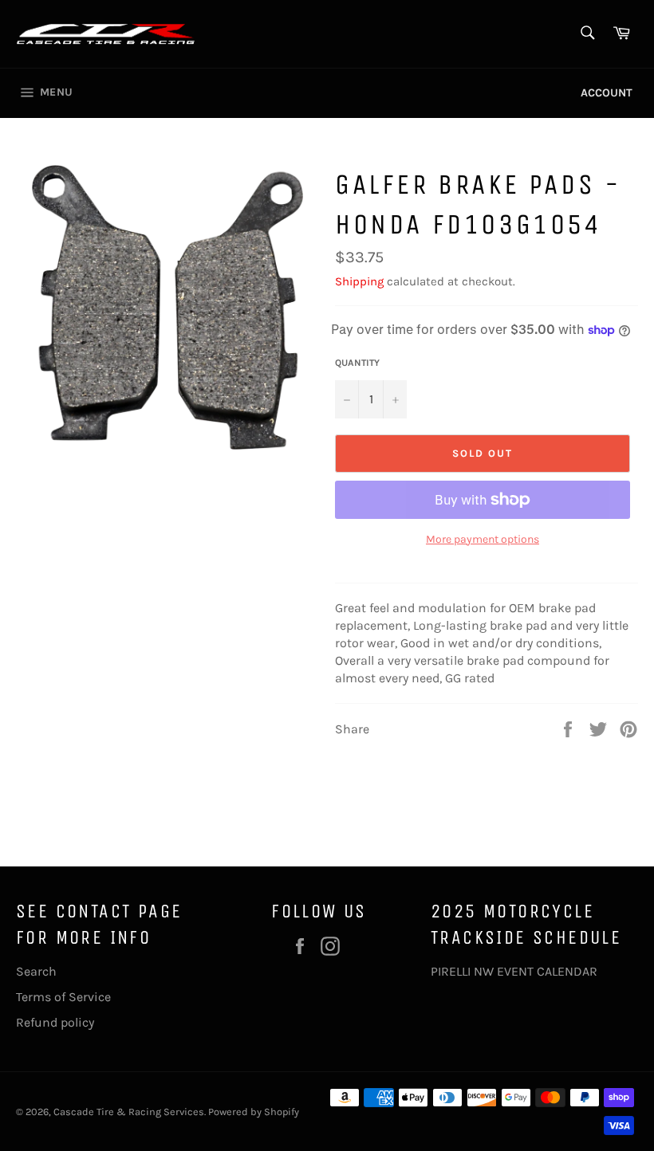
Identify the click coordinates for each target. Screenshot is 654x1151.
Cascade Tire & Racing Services (128, 1112)
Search (36, 971)
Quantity (357, 362)
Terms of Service (63, 996)
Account (606, 93)
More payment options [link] (482, 539)
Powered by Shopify (253, 1112)
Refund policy (55, 1022)
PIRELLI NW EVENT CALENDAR (514, 971)
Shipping (359, 281)
